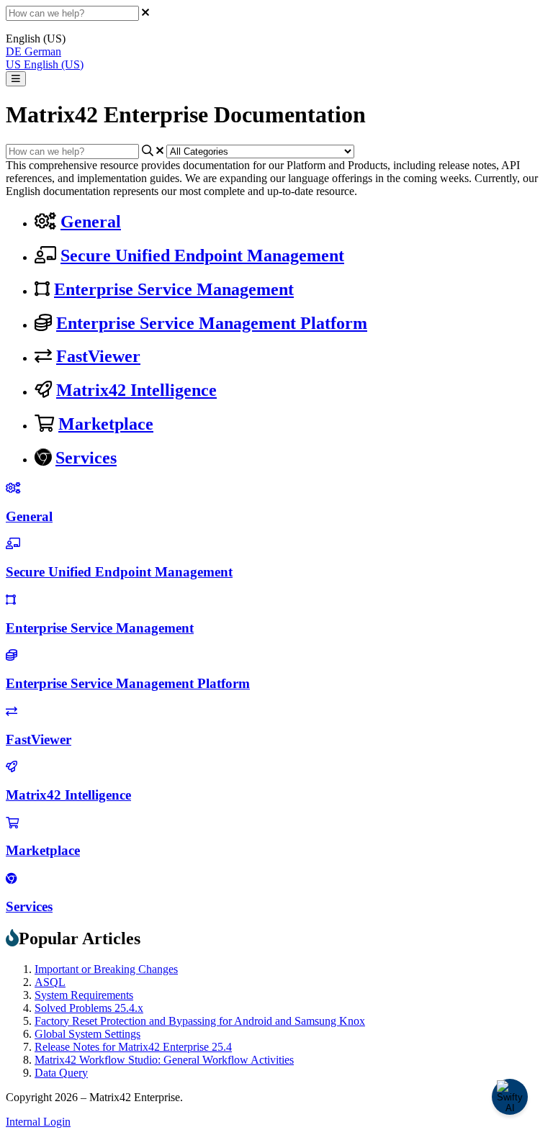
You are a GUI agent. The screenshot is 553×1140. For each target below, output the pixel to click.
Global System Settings (87, 1034)
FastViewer (98, 356)
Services (86, 457)
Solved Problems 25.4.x (89, 1008)
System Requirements (84, 995)
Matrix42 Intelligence (136, 390)
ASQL (50, 982)
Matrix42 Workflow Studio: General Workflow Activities (164, 1060)
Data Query (61, 1073)
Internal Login (38, 1122)
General (90, 221)
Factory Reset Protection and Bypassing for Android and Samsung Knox (200, 1021)
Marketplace (105, 424)
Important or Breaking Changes (106, 969)
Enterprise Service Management (174, 289)
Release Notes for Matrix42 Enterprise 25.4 (133, 1047)
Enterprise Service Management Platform (211, 323)
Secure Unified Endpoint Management (202, 255)
